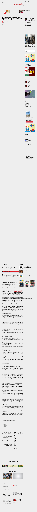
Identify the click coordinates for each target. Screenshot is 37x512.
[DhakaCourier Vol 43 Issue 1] (27, 286)
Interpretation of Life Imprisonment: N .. (28, 267)
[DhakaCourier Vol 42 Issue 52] (32, 286)
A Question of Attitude (17, 483)
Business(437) (4, 281)
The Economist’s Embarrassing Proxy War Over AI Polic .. (17, 500)
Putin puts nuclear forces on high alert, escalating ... (20, 451)
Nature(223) (4, 283)
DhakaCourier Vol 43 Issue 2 (31, 86)
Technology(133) (13, 281)
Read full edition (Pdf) (29, 119)
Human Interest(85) (13, 283)
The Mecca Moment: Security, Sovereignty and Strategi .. (17, 493)
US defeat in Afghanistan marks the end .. (28, 276)
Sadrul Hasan (6, 423)
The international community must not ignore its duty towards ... (31, 20)
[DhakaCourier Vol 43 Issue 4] (27, 282)
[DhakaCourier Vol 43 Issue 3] (32, 282)
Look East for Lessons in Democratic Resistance (6, 494)
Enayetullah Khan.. (5, 486)
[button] (32, 7)
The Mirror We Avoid (30, 45)
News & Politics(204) (13, 282)
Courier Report (16, 485)
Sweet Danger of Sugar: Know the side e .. (29, 271)
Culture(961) (4, 282)
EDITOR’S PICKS (28, 22)
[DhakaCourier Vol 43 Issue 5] (21, 282)
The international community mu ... (6, 484)
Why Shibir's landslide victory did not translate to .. (7, 501)
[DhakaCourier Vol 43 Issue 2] (21, 286)
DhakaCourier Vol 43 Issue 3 (31, 82)
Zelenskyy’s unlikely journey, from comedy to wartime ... (20, 433)
